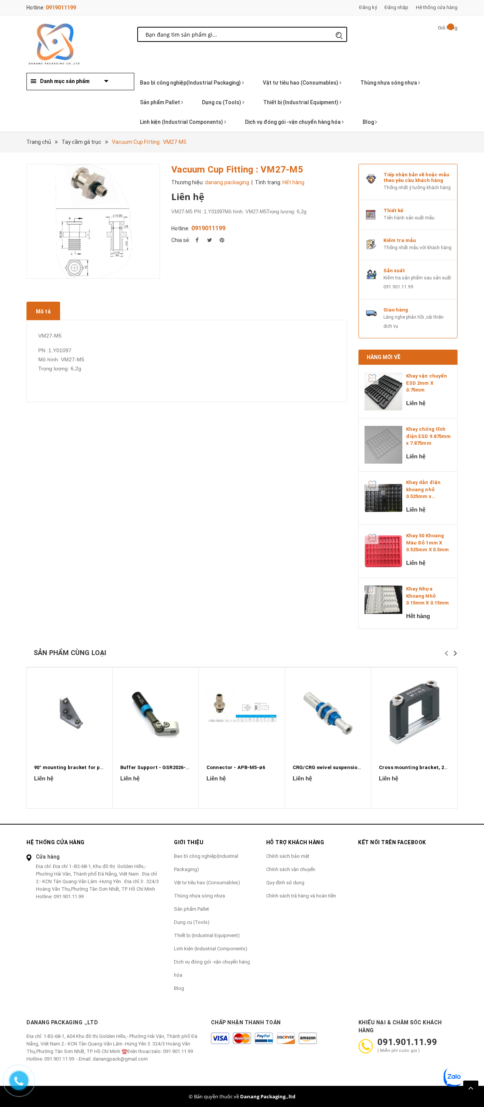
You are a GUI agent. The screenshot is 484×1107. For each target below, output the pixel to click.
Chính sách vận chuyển (290, 869)
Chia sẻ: (180, 240)
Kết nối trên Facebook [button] (392, 842)
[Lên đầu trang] (470, 1088)
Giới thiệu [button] (188, 842)
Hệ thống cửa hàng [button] (55, 842)
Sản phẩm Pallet (160, 102)
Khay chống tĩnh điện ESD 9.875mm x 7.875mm (428, 436)
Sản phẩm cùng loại (70, 653)
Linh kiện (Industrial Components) (182, 122)
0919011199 (61, 8)
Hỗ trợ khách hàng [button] (295, 842)
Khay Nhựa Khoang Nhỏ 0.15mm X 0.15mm (427, 595)
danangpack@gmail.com (120, 1059)
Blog (369, 122)
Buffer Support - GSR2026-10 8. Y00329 (167, 767)
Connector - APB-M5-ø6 (235, 767)
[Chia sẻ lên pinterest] (222, 240)
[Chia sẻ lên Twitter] (209, 240)
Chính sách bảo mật (287, 856)
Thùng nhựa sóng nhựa (389, 83)
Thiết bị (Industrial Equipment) (301, 102)
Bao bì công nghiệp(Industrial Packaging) (191, 83)
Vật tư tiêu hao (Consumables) (301, 83)
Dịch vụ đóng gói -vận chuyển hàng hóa (293, 122)
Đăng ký (368, 7)
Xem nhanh (69, 714)
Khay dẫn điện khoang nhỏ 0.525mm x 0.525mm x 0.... (424, 489)
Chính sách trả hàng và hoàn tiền (301, 896)
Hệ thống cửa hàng (437, 7)
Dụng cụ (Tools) (222, 102)
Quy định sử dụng (285, 882)
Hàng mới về (384, 357)
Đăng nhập (396, 7)
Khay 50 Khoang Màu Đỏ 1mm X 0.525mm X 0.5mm (427, 542)
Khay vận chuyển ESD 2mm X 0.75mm (426, 382)
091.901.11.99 (398, 287)
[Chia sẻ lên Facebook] (197, 240)
